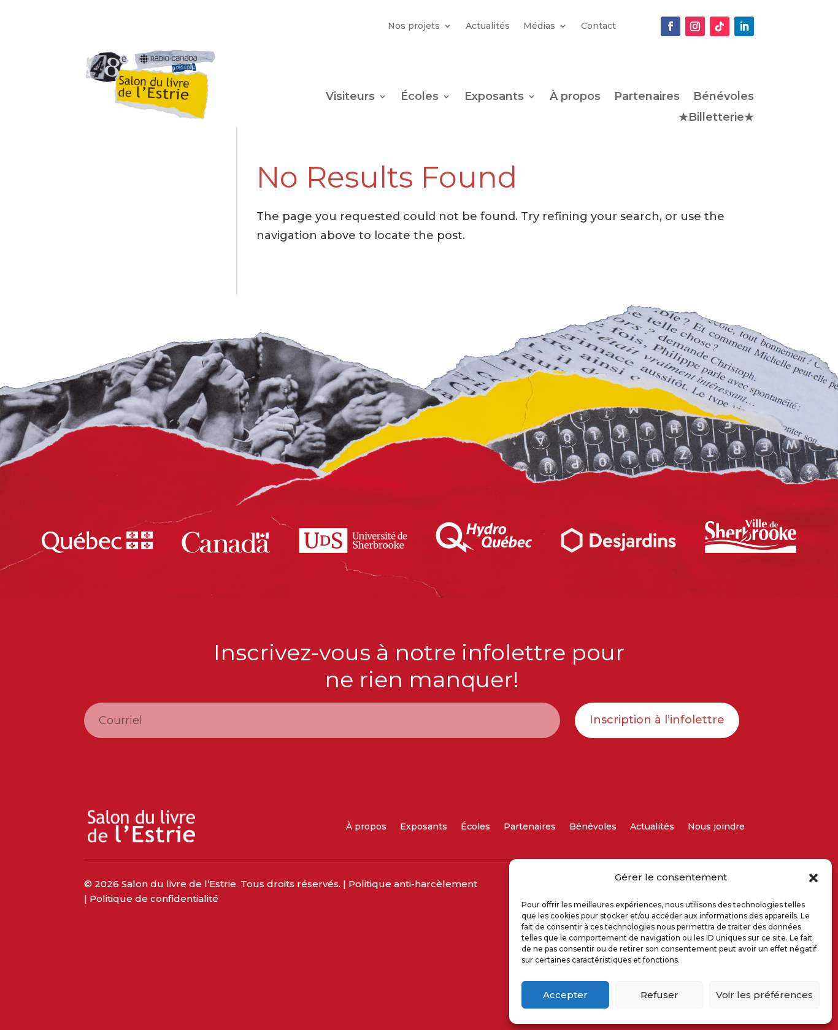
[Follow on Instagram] (695, 26)
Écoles (420, 97)
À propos (575, 97)
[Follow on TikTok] (719, 26)
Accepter (565, 995)
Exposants (494, 97)
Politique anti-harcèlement (412, 884)
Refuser (659, 995)
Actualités (488, 26)
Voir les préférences (764, 995)
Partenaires (647, 97)
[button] (813, 878)
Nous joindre (716, 827)
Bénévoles (723, 97)
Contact (598, 26)
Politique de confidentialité (154, 898)
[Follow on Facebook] (670, 26)
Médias (539, 26)
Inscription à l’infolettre (657, 720)
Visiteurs (350, 97)
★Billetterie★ (716, 118)
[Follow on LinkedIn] (744, 26)
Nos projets (414, 26)
